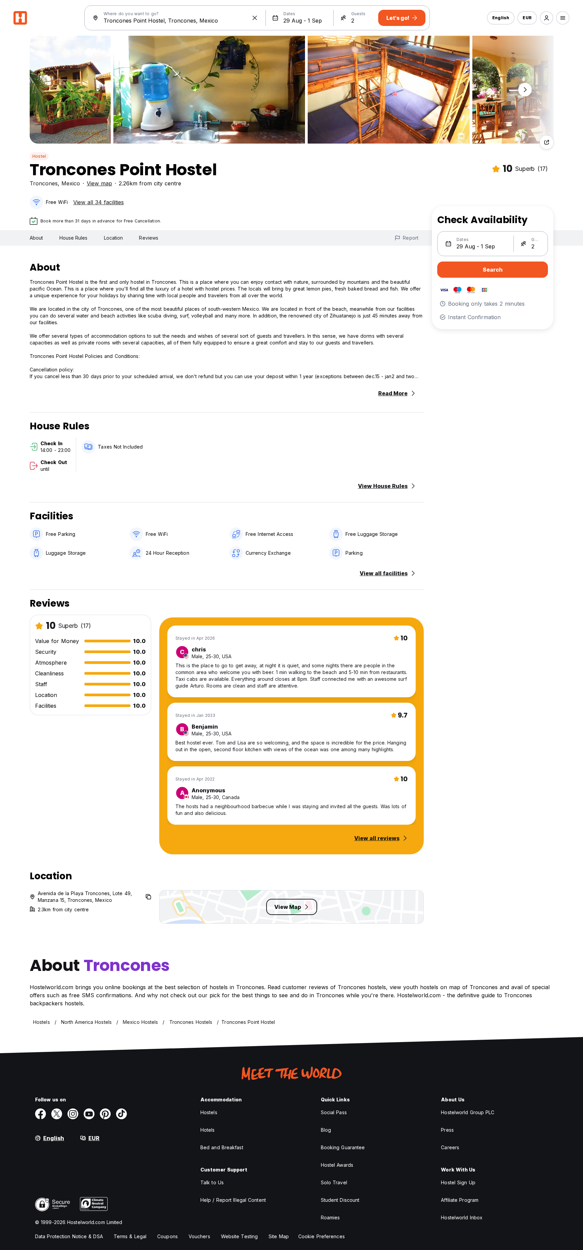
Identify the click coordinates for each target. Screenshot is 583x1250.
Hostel (39, 156)
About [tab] (36, 238)
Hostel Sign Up (458, 1182)
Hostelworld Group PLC (467, 1112)
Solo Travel (334, 1182)
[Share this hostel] (546, 142)
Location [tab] (113, 238)
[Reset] (255, 18)
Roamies (330, 1217)
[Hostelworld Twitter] (56, 1113)
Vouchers (199, 1236)
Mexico (70, 183)
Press (447, 1130)
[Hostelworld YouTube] (89, 1113)
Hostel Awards (337, 1165)
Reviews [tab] (148, 238)
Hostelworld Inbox (461, 1217)
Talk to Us (212, 1182)
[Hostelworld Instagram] (72, 1113)
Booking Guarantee (343, 1147)
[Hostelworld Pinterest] (105, 1113)
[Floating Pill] (525, 89)
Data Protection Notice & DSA (69, 1236)
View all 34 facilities (98, 202)
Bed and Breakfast (221, 1147)
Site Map (279, 1236)
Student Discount (340, 1200)
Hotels (207, 1130)
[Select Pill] (546, 18)
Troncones (44, 183)
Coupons (167, 1236)
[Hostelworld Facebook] (40, 1113)
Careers (450, 1147)
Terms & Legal (130, 1236)
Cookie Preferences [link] (321, 1236)
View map (99, 183)
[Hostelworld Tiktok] (121, 1113)
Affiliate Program (459, 1200)
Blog (326, 1130)
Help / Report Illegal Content (233, 1200)
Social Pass (334, 1112)
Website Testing (239, 1236)
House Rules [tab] (73, 238)
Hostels (208, 1112)
